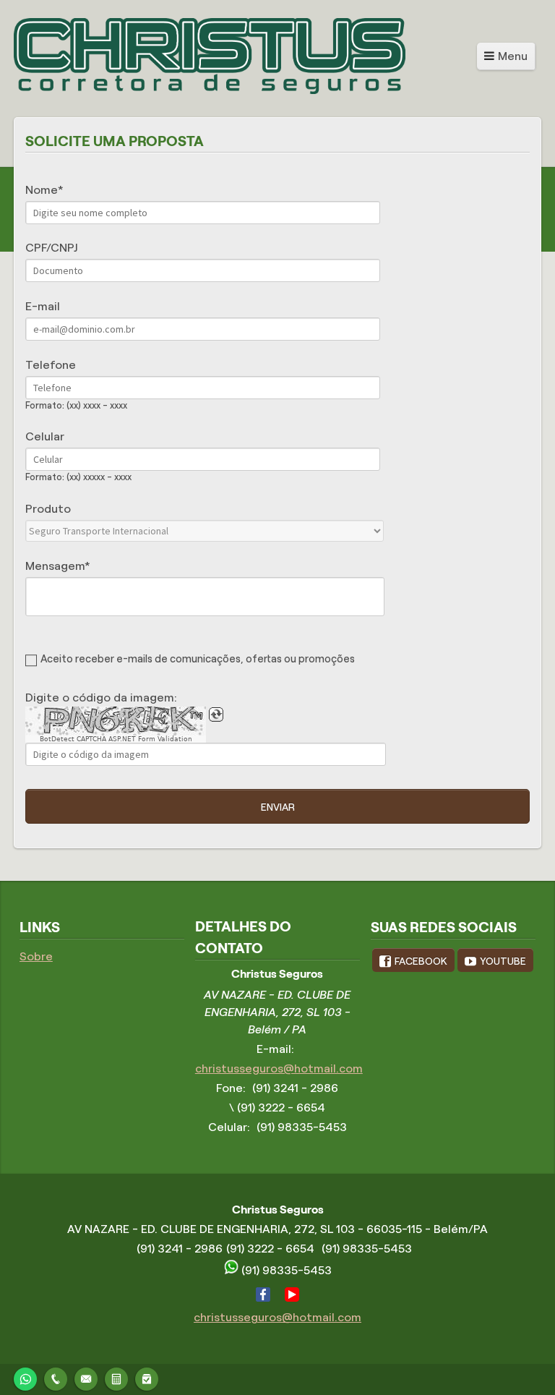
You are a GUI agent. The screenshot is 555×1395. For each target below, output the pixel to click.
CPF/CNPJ (51, 248)
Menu (513, 56)
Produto (48, 509)
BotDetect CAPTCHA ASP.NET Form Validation (116, 739)
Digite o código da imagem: (101, 697)
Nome (41, 190)
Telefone (50, 365)
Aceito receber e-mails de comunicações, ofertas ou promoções (197, 659)
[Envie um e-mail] (86, 1377)
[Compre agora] (146, 1377)
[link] (413, 959)
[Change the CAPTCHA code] (216, 714)
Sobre (36, 956)
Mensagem (55, 566)
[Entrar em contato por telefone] (55, 1379)
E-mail (42, 306)
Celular (44, 436)
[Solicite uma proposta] (116, 1377)
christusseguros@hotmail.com (279, 1068)
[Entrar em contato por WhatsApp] (25, 1377)
